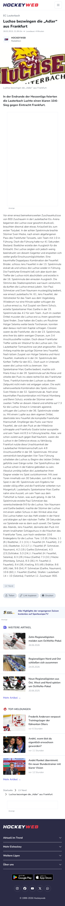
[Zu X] (40, 888)
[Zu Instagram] (17, 888)
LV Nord (22, 790)
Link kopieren (29, 595)
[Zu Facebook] (25, 888)
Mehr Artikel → (12, 697)
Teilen (11, 595)
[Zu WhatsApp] (47, 888)
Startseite (8, 790)
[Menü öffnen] (58, 5)
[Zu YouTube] (32, 888)
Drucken (49, 595)
